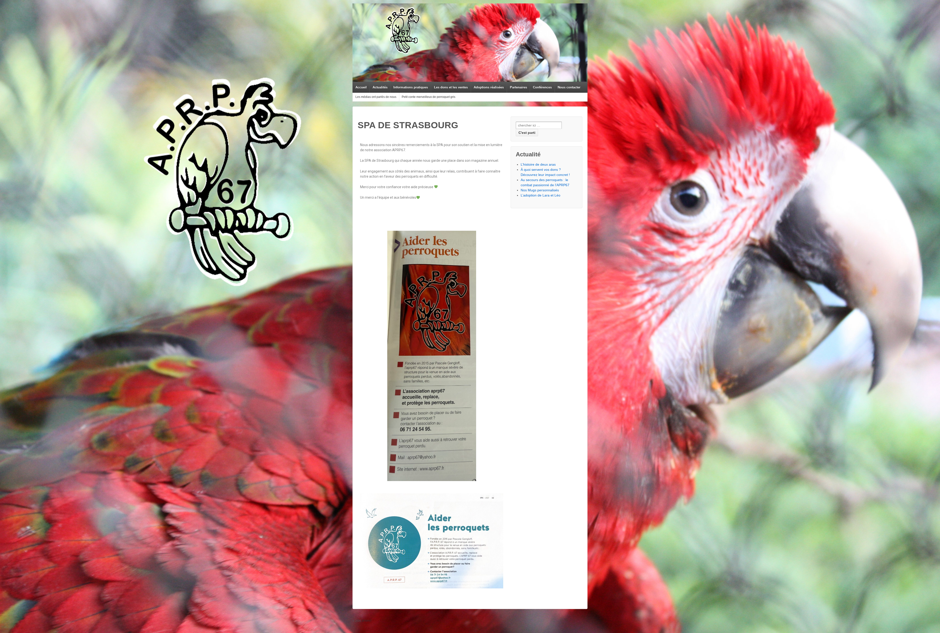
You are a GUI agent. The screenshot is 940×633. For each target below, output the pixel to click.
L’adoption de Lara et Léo (540, 195)
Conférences (542, 87)
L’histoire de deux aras (538, 164)
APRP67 (366, 620)
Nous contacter (569, 87)
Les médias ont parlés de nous (375, 97)
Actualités (380, 87)
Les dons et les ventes (451, 87)
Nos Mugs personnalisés (540, 190)
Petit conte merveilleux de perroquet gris (428, 97)
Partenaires (518, 87)
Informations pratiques (410, 87)
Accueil (361, 87)
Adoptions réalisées (489, 87)
